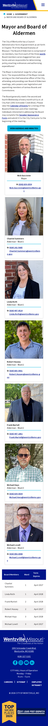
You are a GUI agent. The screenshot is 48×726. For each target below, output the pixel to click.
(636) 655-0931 (16, 370)
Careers (8, 682)
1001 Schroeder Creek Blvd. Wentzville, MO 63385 (24, 650)
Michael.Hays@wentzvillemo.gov (25, 497)
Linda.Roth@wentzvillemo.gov (24, 314)
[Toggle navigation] (43, 5)
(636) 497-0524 (16, 310)
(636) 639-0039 (16, 493)
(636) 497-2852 (16, 433)
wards (42, 54)
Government (21, 14)
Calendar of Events (19, 105)
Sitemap (21, 682)
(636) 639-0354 (25, 184)
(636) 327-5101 (24, 656)
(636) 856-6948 (16, 554)
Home (9, 14)
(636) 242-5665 (16, 247)
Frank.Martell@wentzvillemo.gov (25, 437)
